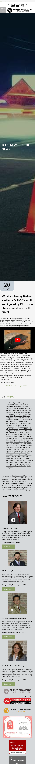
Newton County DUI (20, 451)
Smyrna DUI (12, 460)
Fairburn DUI (23, 429)
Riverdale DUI (10, 457)
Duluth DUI (20, 427)
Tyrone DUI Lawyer (15, 464)
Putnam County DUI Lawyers (22, 455)
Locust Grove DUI (26, 445)
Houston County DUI (20, 442)
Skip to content (5, 1)
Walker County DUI (11, 466)
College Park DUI (19, 418)
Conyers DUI (17, 419)
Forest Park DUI (14, 432)
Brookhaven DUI (14, 410)
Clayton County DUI (20, 416)
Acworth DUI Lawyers (12, 405)
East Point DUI (13, 429)
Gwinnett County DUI (15, 438)
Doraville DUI (13, 425)
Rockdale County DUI (21, 457)
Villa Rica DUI (22, 466)
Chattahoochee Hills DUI (16, 414)
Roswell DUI (9, 458)
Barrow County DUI (17, 408)
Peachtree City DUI (20, 453)
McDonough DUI (20, 447)
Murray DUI (17, 449)
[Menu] (3, 10)
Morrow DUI (9, 449)
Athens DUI (9, 406)
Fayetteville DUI (18, 431)
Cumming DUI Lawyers (16, 421)
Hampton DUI (10, 440)
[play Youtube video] (17, 340)
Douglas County (23, 425)
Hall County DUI (28, 438)
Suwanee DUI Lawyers (16, 462)
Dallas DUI (27, 421)
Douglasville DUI (11, 427)
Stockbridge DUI (22, 460)
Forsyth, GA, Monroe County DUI (16, 434)
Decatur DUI (23, 423)
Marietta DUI (10, 447)
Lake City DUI (15, 445)
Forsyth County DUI (26, 432)
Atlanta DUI (17, 406)
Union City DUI (26, 464)
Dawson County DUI (12, 423)
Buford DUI (23, 410)
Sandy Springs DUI (19, 458)
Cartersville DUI (18, 412)
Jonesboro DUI (17, 444)
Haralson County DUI (21, 440)
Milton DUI (29, 447)
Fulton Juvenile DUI (19, 436)
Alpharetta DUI (24, 405)
